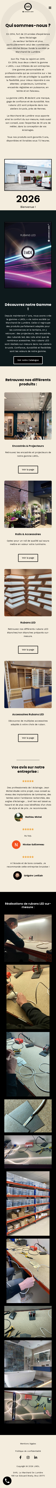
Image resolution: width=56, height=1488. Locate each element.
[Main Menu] (50, 8)
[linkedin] (35, 1457)
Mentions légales (28, 1443)
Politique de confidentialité (28, 1451)
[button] (7, 175)
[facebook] (20, 1457)
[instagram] (28, 1457)
